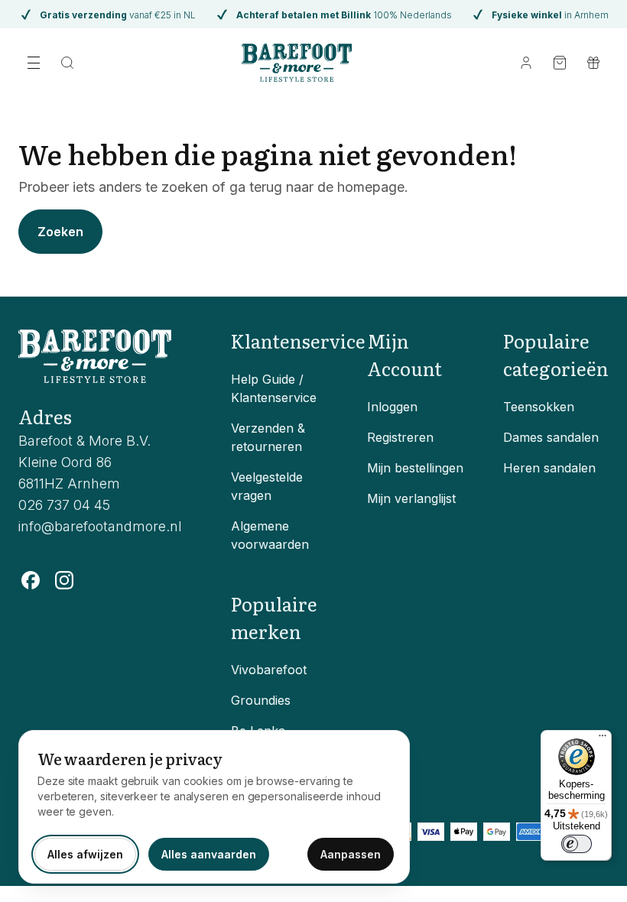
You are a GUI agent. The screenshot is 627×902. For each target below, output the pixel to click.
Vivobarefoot (269, 669)
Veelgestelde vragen (267, 486)
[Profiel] (526, 62)
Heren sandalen (549, 467)
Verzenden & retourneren (268, 437)
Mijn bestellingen (415, 467)
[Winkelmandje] (559, 62)
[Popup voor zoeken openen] (67, 62)
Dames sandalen (551, 437)
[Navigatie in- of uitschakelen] (33, 62)
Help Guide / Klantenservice (274, 388)
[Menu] (602, 739)
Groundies (261, 700)
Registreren (400, 437)
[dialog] (214, 807)
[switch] (576, 844)
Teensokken (538, 406)
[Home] (297, 63)
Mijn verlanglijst (411, 498)
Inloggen (392, 406)
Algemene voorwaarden (270, 535)
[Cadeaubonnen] (593, 62)
